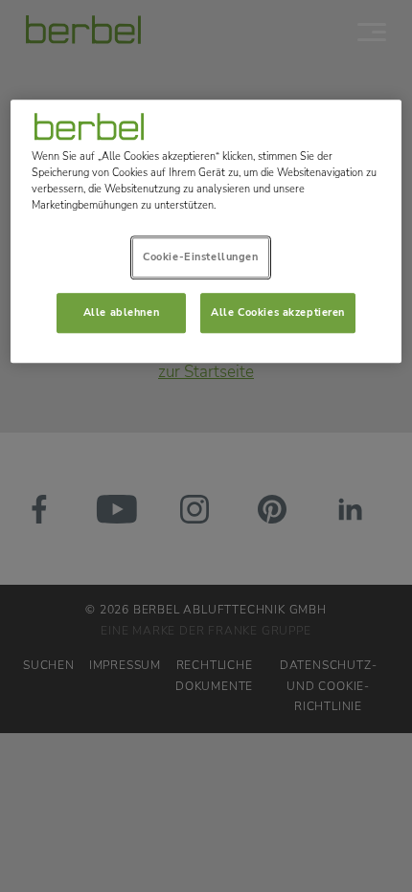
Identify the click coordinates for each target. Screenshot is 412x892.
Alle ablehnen (121, 312)
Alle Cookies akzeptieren (278, 312)
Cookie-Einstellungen (200, 256)
